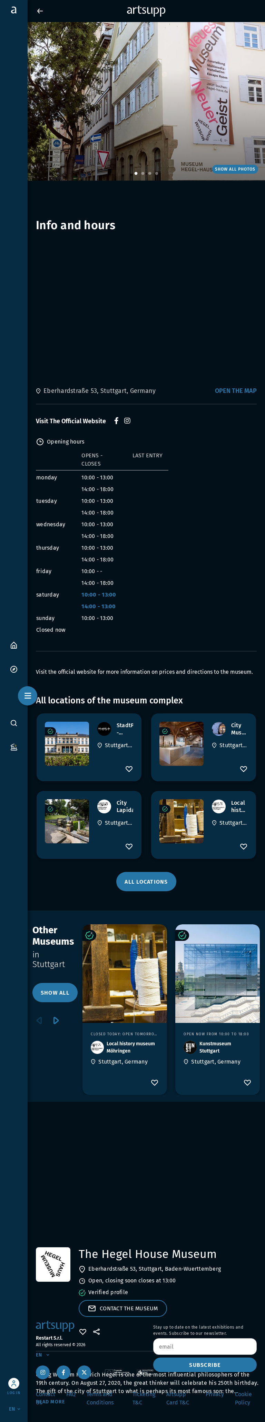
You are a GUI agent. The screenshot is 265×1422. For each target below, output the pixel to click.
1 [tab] (135, 173)
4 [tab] (156, 173)
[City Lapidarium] (67, 821)
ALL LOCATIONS (146, 881)
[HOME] (14, 644)
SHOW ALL (55, 992)
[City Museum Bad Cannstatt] (181, 744)
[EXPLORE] (14, 669)
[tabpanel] (132, 101)
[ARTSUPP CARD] (14, 746)
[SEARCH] (14, 723)
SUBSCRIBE (204, 1365)
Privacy (215, 1394)
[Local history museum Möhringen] (181, 821)
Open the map (236, 391)
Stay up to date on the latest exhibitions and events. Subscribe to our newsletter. (198, 1330)
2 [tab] (142, 173)
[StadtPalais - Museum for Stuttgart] (67, 744)
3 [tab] (149, 173)
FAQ (71, 1394)
